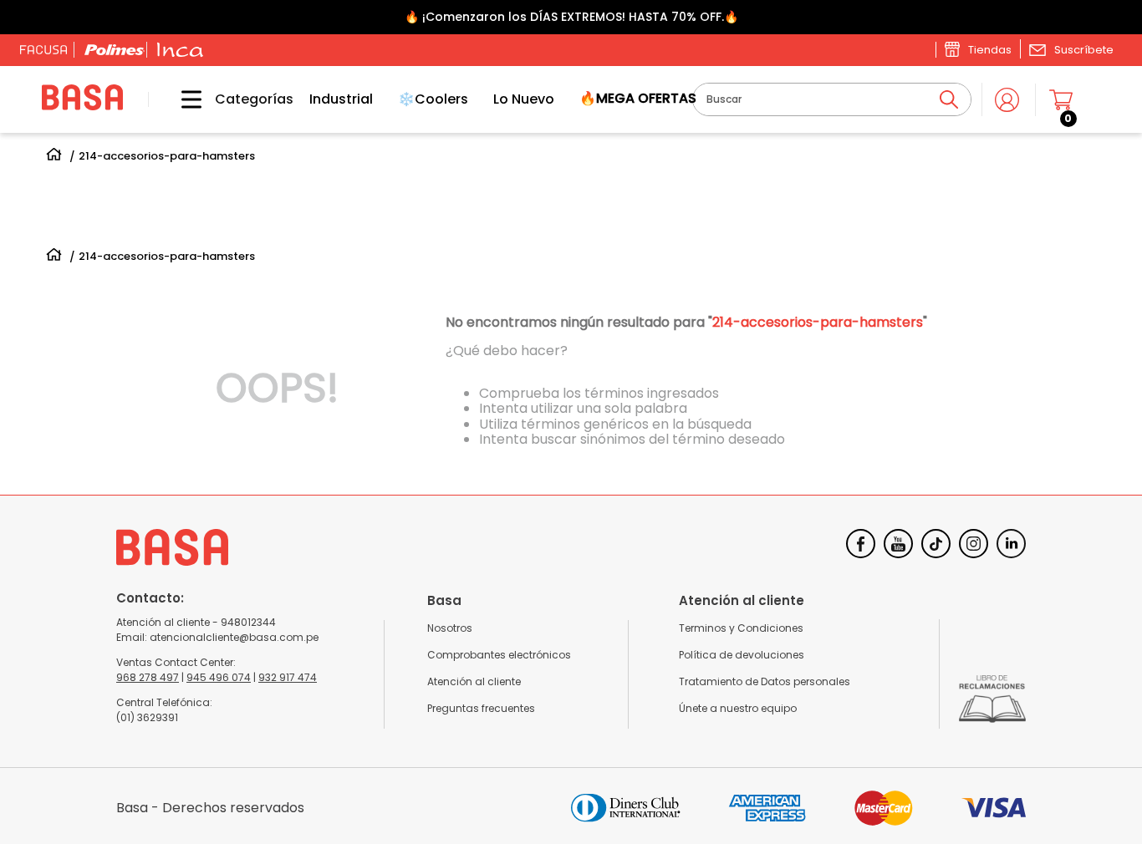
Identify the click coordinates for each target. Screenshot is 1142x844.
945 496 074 (218, 677)
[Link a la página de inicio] (54, 156)
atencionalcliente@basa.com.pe (234, 637)
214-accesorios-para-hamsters (167, 156)
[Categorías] (179, 99)
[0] (1068, 99)
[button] (1071, 49)
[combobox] (831, 99)
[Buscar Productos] (949, 99)
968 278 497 (147, 677)
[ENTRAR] (1009, 100)
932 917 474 (287, 677)
